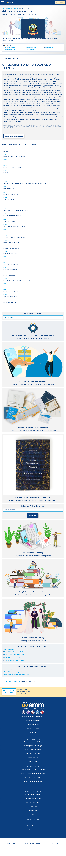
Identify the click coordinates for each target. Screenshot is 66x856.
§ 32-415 (5, 262)
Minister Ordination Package (33, 742)
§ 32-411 (5, 257)
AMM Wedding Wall (33, 724)
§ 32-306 (5, 197)
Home (3, 8)
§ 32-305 (5, 192)
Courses (33, 732)
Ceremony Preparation (30, 47)
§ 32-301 (5, 170)
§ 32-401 (5, 289)
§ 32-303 (5, 273)
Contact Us (33, 810)
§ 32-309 (5, 214)
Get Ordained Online (10, 47)
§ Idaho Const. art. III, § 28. (10, 149)
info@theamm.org (28, 716)
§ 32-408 (5, 300)
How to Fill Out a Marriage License (33, 773)
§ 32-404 (5, 294)
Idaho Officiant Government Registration (15, 652)
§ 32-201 (5, 181)
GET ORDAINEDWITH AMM (8, 692)
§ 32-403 (5, 224)
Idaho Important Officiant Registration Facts (16, 674)
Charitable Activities (33, 822)
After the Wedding (49, 47)
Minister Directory (33, 728)
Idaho (16, 8)
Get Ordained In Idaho (10, 649)
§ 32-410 (5, 251)
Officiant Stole (33, 757)
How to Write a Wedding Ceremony (33, 769)
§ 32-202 (5, 267)
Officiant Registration (10, 49)
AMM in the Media (33, 826)
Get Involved (33, 830)
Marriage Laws (9, 8)
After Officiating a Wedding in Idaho (14, 660)
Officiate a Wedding (30, 49)
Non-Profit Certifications (33, 794)
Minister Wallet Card (33, 753)
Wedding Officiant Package (33, 746)
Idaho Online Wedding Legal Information (15, 672)
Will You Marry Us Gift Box (33, 749)
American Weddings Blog (33, 720)
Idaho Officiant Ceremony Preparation (15, 654)
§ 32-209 (5, 278)
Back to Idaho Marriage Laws (13, 136)
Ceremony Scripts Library (33, 777)
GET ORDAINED (60, 2)
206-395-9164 (40, 716)
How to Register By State (33, 781)
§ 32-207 (5, 176)
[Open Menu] (3, 2)
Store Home (33, 761)
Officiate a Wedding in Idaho (12, 657)
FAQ (33, 814)
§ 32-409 (5, 246)
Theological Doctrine (33, 802)
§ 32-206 (5, 165)
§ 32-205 (5, 160)
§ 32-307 (5, 203)
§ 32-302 (5, 284)
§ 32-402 (5, 219)
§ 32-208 (5, 154)
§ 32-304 (5, 187)
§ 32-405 (5, 230)
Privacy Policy (54, 843)
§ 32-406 (5, 235)
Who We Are (33, 806)
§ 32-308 (5, 208)
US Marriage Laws (33, 785)
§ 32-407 (5, 240)
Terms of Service (11, 843)
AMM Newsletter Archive (33, 798)
